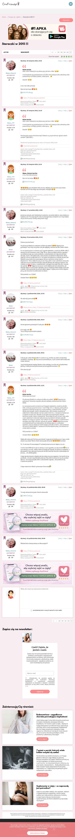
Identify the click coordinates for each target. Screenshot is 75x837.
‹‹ (52, 52)
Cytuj (59, 61)
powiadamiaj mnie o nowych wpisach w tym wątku (47, 610)
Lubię (65, 61)
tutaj (26, 686)
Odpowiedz (66, 20)
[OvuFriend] (10, 5)
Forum (4, 17)
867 (70, 52)
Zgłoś (70, 61)
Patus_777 (10, 123)
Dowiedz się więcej (41, 828)
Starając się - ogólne (14, 17)
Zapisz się (40, 692)
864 (61, 52)
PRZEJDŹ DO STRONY (37, 833)
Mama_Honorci (11, 73)
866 (67, 52)
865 (64, 52)
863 (58, 52)
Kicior (11, 249)
